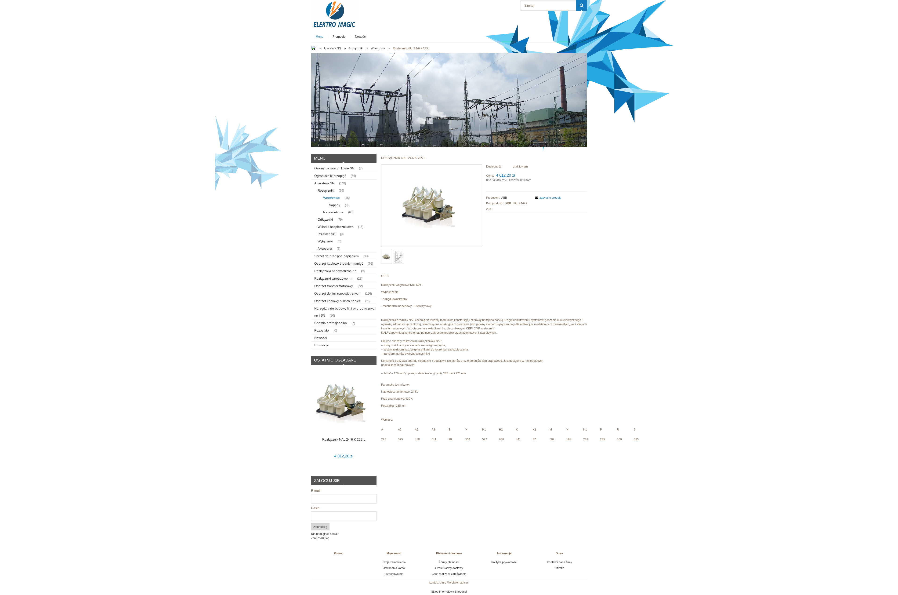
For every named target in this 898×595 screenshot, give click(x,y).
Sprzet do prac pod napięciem (336, 256)
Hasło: (315, 508)
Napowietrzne (333, 212)
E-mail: (316, 491)
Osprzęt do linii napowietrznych (337, 293)
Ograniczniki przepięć (330, 176)
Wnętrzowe (331, 198)
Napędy (334, 205)
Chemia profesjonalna (330, 323)
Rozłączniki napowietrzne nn (335, 271)
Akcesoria (325, 248)
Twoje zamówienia (394, 562)
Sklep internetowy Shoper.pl (449, 591)
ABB (504, 197)
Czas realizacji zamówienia (449, 574)
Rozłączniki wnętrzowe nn (333, 278)
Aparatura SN (324, 183)
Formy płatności (449, 562)
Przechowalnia (393, 574)
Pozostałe (321, 330)
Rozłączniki (326, 190)
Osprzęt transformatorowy (333, 286)
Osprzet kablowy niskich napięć (337, 301)
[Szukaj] (581, 5)
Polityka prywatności (504, 562)
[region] (449, 100)
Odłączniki (325, 219)
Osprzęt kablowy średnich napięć (338, 263)
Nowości (320, 338)
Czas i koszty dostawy (449, 568)
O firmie (559, 568)
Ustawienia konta (394, 568)
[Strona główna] (334, 13)
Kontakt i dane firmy (559, 562)
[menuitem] (319, 36)
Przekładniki (326, 234)
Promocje (321, 345)
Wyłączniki (325, 241)
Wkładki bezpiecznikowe (335, 227)
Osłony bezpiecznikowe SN (334, 168)
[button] (547, 197)
